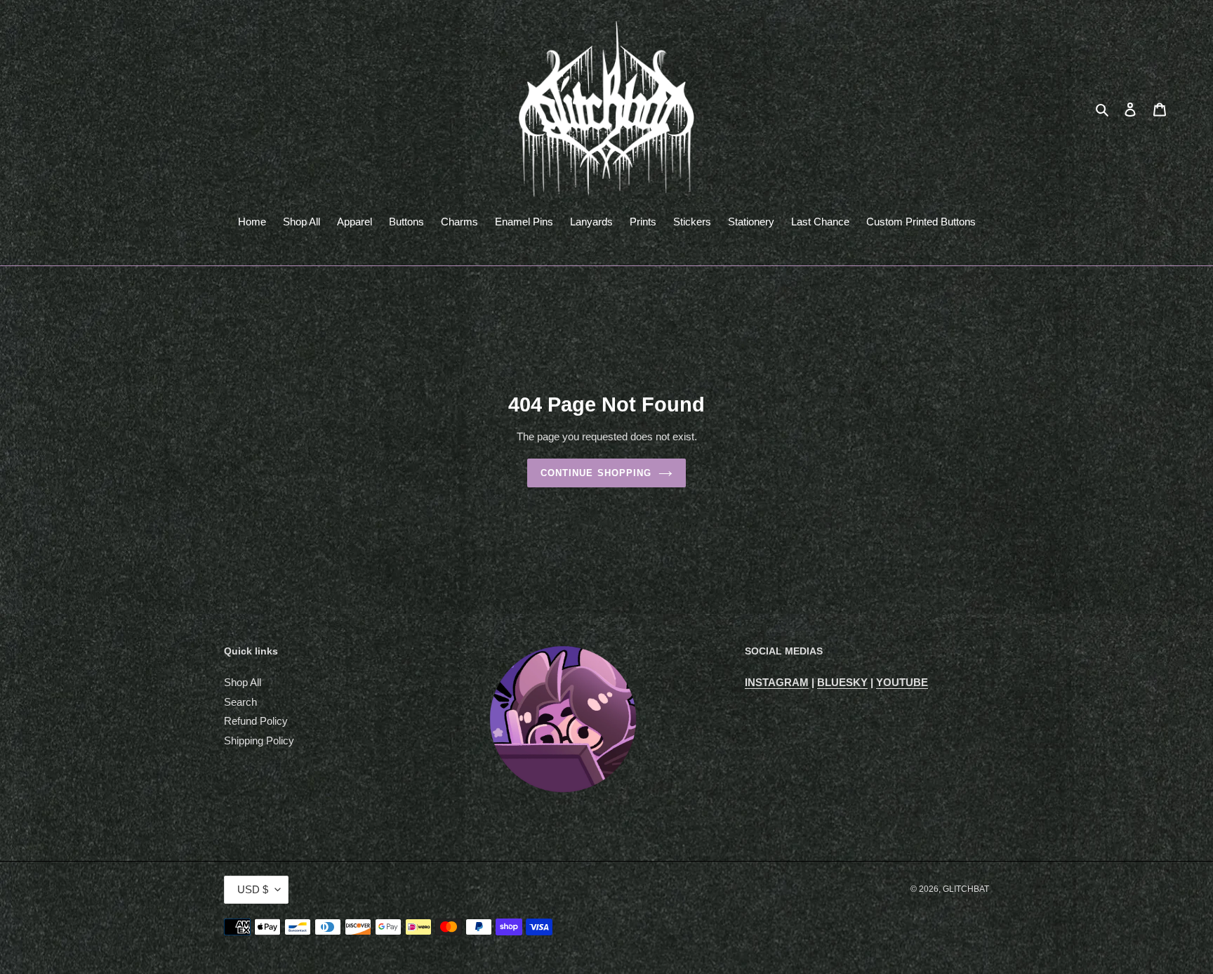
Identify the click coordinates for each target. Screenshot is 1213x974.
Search (240, 702)
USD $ (252, 889)
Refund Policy (256, 721)
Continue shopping (596, 473)
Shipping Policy (259, 740)
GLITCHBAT (966, 889)
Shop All (242, 682)
